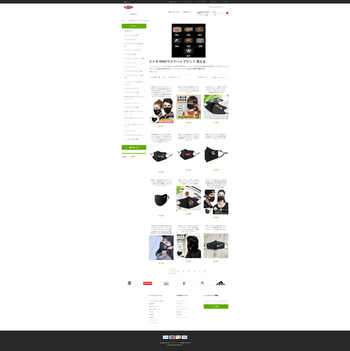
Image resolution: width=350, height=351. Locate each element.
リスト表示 (159, 77)
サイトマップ (153, 320)
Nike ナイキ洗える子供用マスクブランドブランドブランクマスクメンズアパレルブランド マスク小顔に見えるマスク (188, 89)
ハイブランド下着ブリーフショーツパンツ (134, 126)
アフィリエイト (180, 306)
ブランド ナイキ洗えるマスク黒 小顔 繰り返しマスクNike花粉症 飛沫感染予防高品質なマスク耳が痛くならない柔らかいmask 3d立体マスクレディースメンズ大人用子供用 (216, 183)
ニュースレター (153, 323)
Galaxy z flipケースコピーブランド (133, 119)
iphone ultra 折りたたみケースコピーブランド (134, 98)
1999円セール (128, 31)
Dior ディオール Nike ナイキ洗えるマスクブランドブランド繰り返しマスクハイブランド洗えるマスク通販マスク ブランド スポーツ (188, 228)
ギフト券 (178, 304)
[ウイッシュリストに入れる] (159, 112)
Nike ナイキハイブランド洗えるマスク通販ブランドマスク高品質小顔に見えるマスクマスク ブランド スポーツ (216, 137)
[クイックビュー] (168, 112)
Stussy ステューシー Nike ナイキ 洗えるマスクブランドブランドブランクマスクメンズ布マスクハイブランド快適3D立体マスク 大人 (216, 89)
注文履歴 (178, 314)
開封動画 (151, 304)
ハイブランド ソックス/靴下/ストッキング (134, 83)
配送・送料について (155, 309)
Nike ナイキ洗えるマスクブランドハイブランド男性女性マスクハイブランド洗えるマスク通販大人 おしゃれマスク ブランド (161, 182)
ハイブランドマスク (130, 39)
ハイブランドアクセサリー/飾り (133, 71)
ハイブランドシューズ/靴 (131, 92)
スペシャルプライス (182, 309)
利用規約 (151, 314)
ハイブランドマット (130, 131)
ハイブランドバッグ (130, 63)
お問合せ (151, 317)
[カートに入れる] (154, 112)
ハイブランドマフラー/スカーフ (133, 135)
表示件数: (200, 77)
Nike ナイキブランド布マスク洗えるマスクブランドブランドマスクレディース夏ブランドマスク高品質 (188, 182)
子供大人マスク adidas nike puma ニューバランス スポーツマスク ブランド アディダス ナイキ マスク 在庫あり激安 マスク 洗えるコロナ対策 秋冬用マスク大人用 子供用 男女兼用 (161, 229)
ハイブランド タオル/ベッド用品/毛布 (134, 76)
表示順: (214, 77)
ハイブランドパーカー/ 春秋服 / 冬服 (134, 45)
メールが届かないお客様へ (156, 301)
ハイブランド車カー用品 (131, 139)
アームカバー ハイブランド (132, 103)
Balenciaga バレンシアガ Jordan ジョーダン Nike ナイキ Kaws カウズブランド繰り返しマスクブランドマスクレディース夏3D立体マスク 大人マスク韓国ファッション (161, 137)
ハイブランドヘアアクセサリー (133, 50)
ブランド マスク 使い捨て (131, 35)
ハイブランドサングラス (131, 88)
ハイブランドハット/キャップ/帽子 (134, 58)
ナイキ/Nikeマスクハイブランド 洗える (137, 20)
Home (123, 20)
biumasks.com (174, 343)
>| (205, 271)
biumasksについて (154, 306)
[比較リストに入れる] (163, 112)
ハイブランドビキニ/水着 (131, 107)
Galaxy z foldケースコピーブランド (134, 113)
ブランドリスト (180, 301)
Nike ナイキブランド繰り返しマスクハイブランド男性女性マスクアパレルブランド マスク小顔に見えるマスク (216, 228)
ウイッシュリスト (181, 317)
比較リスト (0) (153, 72)
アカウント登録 (203, 15)
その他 (151, 312)
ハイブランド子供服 (130, 54)
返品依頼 (178, 312)
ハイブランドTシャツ (130, 67)
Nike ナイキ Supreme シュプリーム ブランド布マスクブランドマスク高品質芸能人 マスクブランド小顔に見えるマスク (188, 137)
